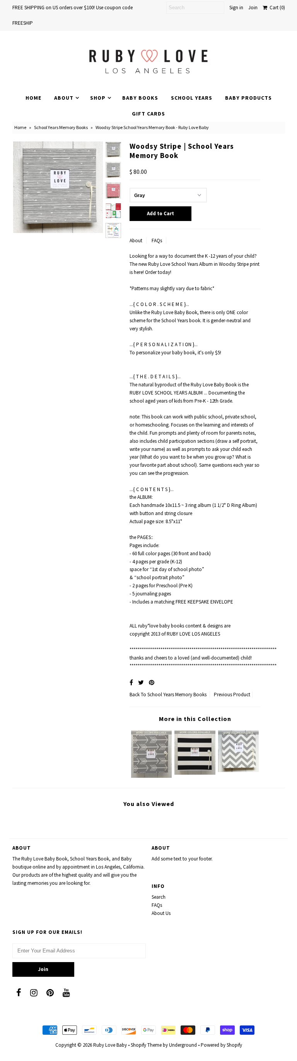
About (63, 97)
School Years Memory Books (61, 127)
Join (253, 7)
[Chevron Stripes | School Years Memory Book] (238, 770)
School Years (191, 97)
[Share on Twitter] (141, 682)
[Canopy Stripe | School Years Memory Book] (194, 773)
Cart (276, 7)
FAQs (157, 240)
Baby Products (248, 97)
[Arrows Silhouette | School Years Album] (151, 776)
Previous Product (232, 694)
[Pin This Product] (151, 682)
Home (33, 97)
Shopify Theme (146, 1045)
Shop (98, 97)
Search (159, 897)
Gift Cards (148, 113)
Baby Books (140, 97)
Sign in (236, 7)
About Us (161, 913)
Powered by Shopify (221, 1045)
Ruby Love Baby (110, 1045)
